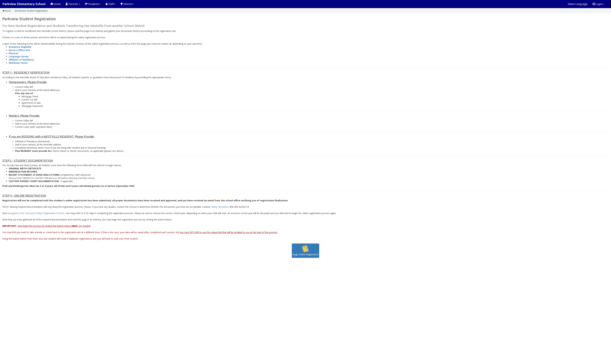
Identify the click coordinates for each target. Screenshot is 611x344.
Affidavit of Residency (21, 59)
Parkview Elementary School (24, 4)
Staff (111, 4)
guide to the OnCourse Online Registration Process (38, 213)
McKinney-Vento (18, 62)
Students (93, 4)
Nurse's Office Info (19, 50)
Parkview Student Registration (32, 10)
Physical (13, 53)
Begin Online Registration (305, 254)
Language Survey (19, 56)
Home (57, 4)
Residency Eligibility (20, 46)
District (127, 4)
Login (598, 4)
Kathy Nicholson (219, 206)
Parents (73, 4)
